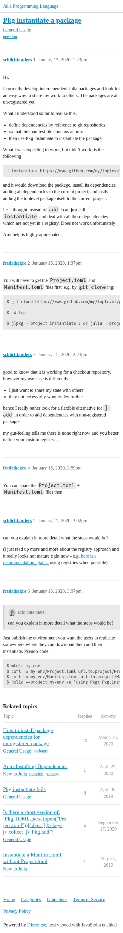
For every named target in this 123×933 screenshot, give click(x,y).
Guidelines (57, 899)
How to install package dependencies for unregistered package (28, 736)
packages (40, 751)
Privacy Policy (17, 911)
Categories (31, 899)
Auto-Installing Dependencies (35, 766)
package (52, 774)
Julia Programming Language (31, 6)
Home (9, 899)
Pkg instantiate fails (24, 789)
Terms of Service (89, 899)
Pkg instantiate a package (42, 20)
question (10, 37)
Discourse (36, 924)
